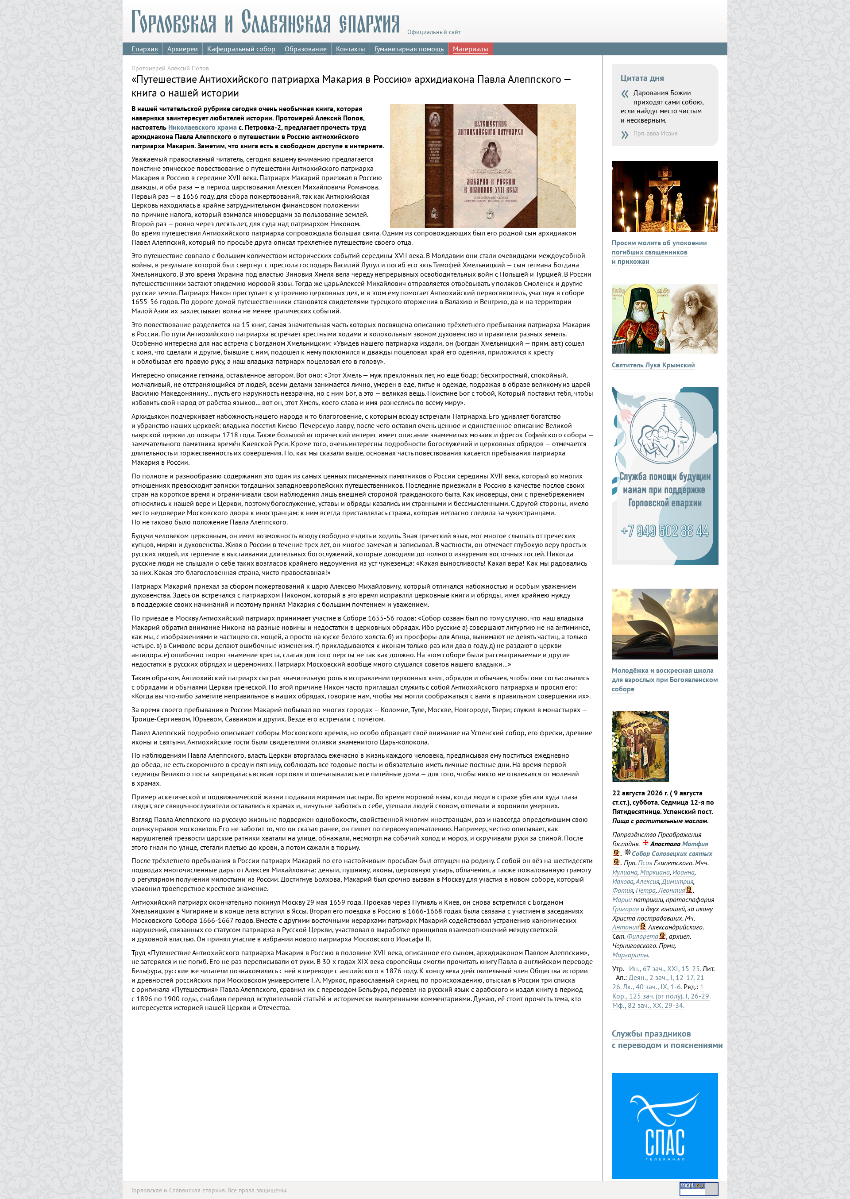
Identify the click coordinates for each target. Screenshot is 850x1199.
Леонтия (671, 890)
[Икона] (640, 779)
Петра (646, 890)
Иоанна (683, 871)
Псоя (645, 862)
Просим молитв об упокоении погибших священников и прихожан (659, 252)
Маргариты (630, 954)
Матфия (695, 843)
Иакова (623, 881)
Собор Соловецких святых (672, 853)
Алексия (647, 881)
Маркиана (655, 871)
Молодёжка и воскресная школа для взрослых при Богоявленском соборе (665, 679)
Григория (625, 908)
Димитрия (677, 881)
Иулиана (625, 871)
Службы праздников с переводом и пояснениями (667, 1039)
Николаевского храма (202, 127)
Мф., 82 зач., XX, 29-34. (648, 1005)
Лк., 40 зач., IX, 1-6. (652, 986)
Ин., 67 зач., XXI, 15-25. (665, 968)
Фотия (622, 890)
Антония (625, 926)
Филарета (642, 936)
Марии (622, 899)
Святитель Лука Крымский (653, 364)
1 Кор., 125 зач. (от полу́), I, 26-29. (661, 991)
